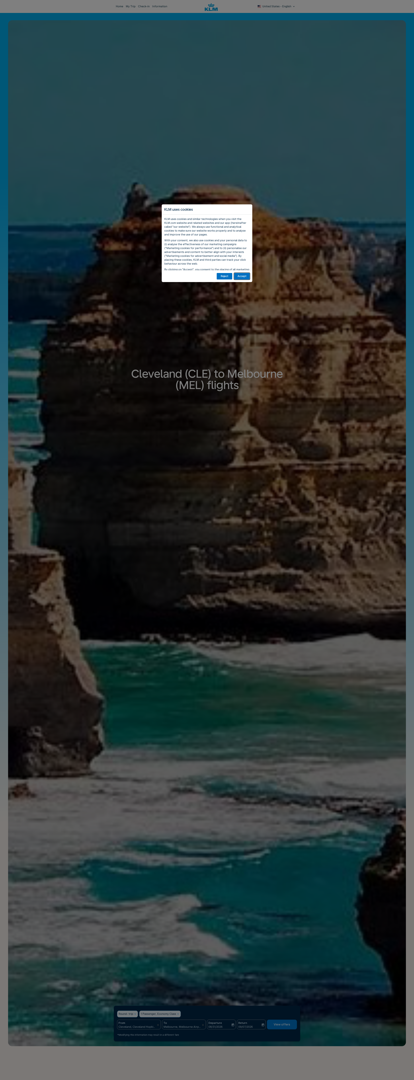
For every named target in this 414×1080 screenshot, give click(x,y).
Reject (224, 276)
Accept (242, 276)
